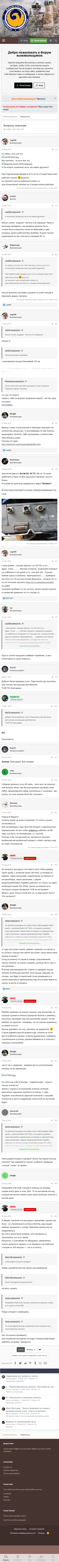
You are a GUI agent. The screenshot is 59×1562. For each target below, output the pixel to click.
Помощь (41, 1533)
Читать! (41, 98)
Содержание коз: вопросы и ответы (22, 1376)
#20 (55, 1216)
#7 (56, 561)
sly (11, 608)
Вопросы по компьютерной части (21, 1422)
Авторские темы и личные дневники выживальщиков (27, 1416)
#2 (56, 206)
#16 (55, 1008)
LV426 (13, 196)
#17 (55, 1061)
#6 (56, 469)
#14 (55, 865)
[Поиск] (55, 40)
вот (7, 395)
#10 (55, 706)
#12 (55, 780)
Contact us (7, 1467)
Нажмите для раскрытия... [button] (29, 646)
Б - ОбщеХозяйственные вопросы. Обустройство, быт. (30, 1387)
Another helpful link (10, 1470)
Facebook (7, 1494)
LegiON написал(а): (13, 212)
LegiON (8, 129)
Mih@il (13, 414)
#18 (55, 1120)
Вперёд (30, 1350)
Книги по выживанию (14, 1392)
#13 (55, 812)
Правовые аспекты (13, 1403)
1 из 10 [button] (20, 1350)
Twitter (6, 1497)
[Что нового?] (50, 40)
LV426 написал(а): (12, 330)
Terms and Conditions (11, 1473)
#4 (56, 324)
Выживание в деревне (15, 1381)
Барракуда (15, 245)
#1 (56, 149)
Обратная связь (20, 1529)
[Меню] (4, 40)
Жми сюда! (43, 107)
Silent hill (14, 1111)
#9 (56, 677)
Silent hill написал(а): (13, 1257)
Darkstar (13, 803)
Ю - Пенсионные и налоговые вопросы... (24, 1397)
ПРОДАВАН (7, 405)
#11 (56, 757)
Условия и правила (36, 1529)
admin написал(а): (12, 921)
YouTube (6, 1500)
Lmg (12, 770)
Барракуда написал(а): (14, 381)
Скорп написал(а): (12, 1298)
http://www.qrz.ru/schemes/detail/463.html (21, 444)
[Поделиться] (52, 149)
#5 (56, 423)
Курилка (9, 1427)
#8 (56, 617)
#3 (56, 254)
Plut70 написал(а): (12, 712)
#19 (55, 1183)
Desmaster (14, 460)
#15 (55, 914)
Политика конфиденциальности (22, 1533)
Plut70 (13, 667)
